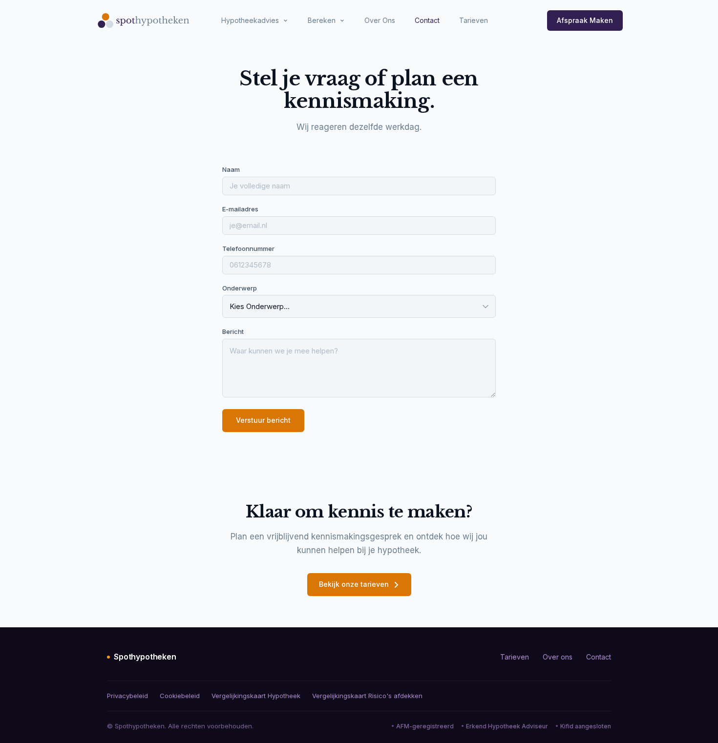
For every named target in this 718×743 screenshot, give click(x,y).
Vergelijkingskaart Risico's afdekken (367, 696)
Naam (231, 169)
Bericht (233, 331)
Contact (427, 20)
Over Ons (379, 20)
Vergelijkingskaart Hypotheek (255, 696)
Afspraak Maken (585, 20)
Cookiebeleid (180, 696)
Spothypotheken (145, 656)
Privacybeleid (127, 696)
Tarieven (473, 20)
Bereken (322, 20)
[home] (143, 20)
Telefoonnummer (248, 248)
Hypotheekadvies (250, 20)
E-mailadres (240, 209)
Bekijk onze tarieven (354, 584)
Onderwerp (239, 288)
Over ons (557, 657)
